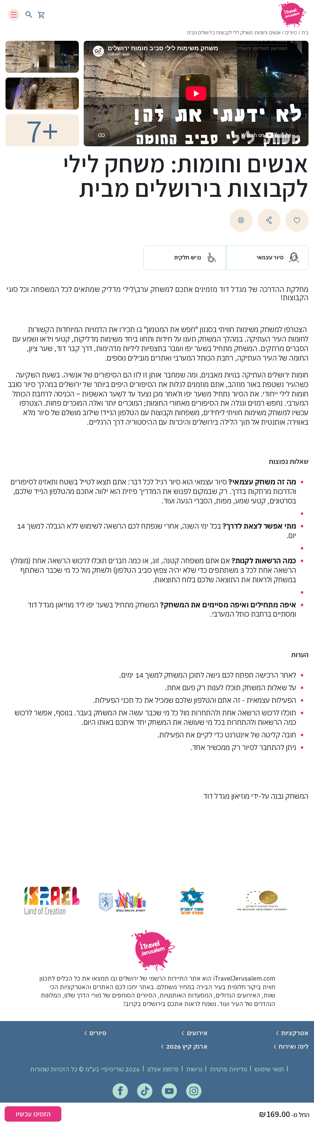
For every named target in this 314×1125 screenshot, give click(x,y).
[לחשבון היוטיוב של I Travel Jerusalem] (169, 1091)
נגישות (194, 1069)
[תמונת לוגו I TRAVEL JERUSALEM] (292, 14)
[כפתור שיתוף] (269, 220)
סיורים (291, 32)
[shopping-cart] (41, 14)
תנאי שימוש (269, 1069)
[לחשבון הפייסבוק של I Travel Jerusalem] (120, 1090)
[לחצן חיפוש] (29, 14)
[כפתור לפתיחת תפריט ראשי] (14, 15)
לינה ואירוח (293, 1046)
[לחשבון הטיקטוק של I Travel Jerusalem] (145, 1091)
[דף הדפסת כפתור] (241, 220)
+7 (42, 130)
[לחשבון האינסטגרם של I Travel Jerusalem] (194, 1091)
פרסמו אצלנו (163, 1069)
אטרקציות (294, 1033)
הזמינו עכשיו (33, 1114)
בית (305, 32)
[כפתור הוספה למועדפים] (296, 220)
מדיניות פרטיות (228, 1069)
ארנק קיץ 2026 (186, 1046)
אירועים (197, 1033)
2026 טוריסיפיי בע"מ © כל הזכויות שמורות (85, 1069)
